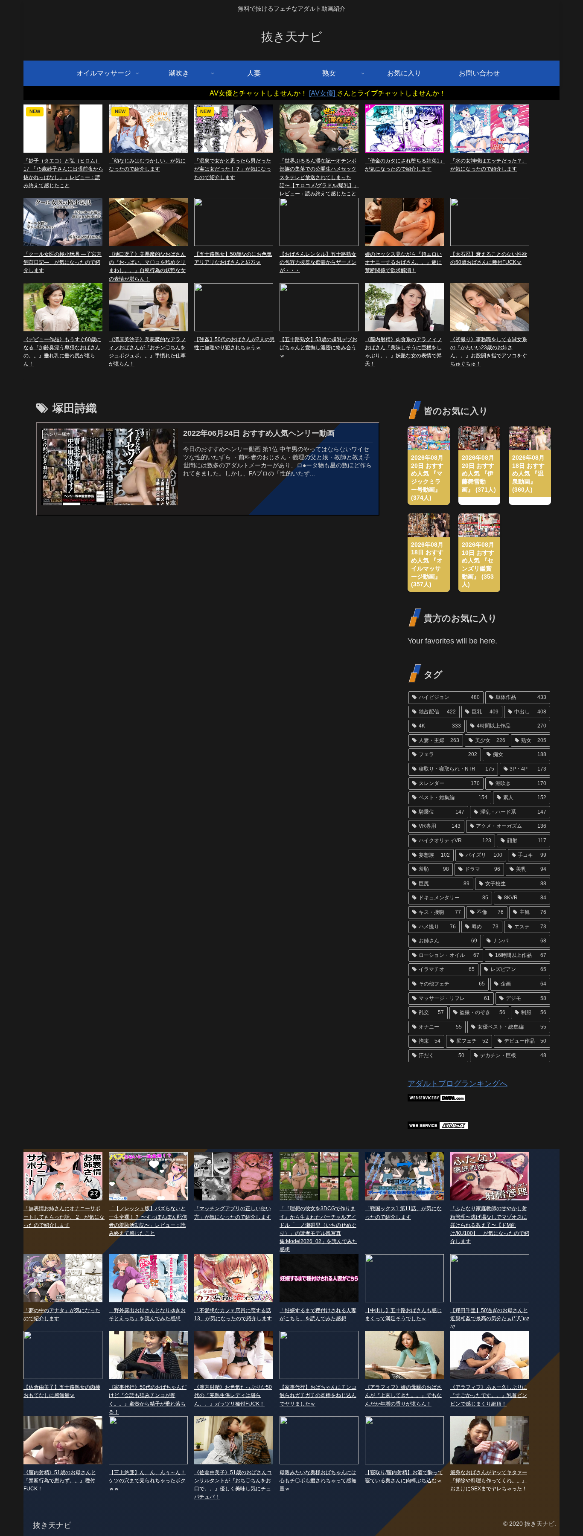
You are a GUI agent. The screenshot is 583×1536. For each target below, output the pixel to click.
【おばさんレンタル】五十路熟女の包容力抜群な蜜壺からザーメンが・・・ (318, 262)
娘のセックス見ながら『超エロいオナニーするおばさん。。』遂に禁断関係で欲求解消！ (403, 262)
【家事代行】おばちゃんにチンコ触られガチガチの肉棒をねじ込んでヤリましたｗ (318, 1395)
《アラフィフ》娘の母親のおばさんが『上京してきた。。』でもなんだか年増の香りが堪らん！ (403, 1395)
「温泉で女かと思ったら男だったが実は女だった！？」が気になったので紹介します (232, 169)
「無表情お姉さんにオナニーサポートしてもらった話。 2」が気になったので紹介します (64, 1217)
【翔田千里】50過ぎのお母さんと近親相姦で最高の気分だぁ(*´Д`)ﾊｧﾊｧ (489, 1318)
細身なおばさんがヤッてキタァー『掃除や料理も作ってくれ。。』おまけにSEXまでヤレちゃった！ (488, 1480)
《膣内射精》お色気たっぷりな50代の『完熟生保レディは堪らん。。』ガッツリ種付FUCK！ (233, 1395)
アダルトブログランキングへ (457, 1083)
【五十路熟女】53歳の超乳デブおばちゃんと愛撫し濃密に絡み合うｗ (318, 347)
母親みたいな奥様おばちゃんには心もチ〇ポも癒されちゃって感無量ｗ (318, 1480)
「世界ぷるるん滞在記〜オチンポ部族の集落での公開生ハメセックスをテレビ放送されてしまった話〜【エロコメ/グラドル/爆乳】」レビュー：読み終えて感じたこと (319, 177)
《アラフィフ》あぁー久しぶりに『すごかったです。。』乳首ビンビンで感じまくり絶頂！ (488, 1395)
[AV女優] (283, 93)
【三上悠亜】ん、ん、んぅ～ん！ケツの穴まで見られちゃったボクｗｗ (147, 1480)
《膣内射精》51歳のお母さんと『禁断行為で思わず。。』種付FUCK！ (59, 1480)
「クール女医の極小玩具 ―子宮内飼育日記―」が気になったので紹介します (62, 262)
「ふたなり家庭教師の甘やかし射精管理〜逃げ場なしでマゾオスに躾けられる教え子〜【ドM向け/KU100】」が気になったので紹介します (489, 1225)
